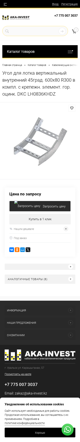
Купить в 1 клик (40, 219)
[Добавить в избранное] (71, 108)
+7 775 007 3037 (66, 15)
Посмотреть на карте (18, 374)
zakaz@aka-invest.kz (31, 393)
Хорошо (40, 432)
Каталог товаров (21, 51)
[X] (28, 249)
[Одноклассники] (17, 249)
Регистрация (69, 4)
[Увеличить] (40, 141)
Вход (55, 4)
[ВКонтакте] (11, 249)
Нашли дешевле (24, 228)
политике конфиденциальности (25, 423)
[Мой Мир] (22, 249)
